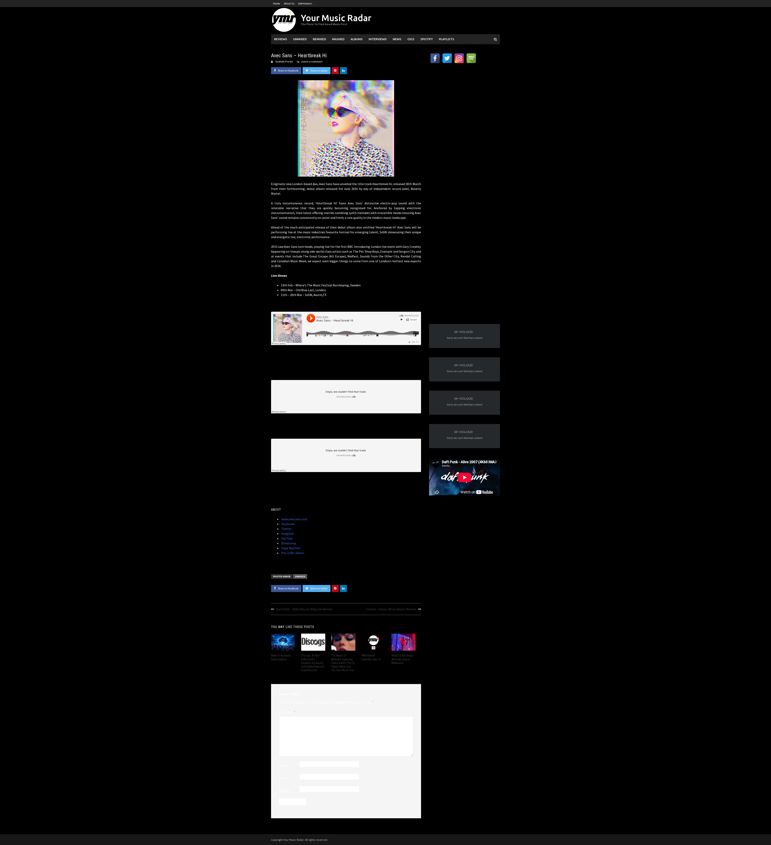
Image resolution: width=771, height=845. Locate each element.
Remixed (319, 39)
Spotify (426, 39)
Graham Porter (284, 61)
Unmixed (300, 39)
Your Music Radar (336, 18)
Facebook (287, 524)
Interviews (378, 39)
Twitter (286, 529)
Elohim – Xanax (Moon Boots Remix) (391, 609)
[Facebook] (435, 58)
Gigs (410, 39)
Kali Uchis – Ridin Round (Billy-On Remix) (304, 609)
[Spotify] (471, 58)
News (397, 39)
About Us (289, 3)
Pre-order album (292, 553)
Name (283, 765)
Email (283, 778)
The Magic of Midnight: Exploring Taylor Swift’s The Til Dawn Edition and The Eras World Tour (343, 663)
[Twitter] (447, 58)
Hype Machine (290, 548)
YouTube (287, 538)
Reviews (280, 39)
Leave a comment (311, 61)
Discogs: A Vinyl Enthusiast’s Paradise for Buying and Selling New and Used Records (312, 663)
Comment (287, 712)
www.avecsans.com (294, 519)
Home (276, 3)
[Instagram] (459, 58)
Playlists (446, 39)
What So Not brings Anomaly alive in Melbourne (402, 659)
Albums (357, 39)
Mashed (338, 39)
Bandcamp (288, 543)
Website (284, 790)
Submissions (305, 3)
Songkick (287, 534)
